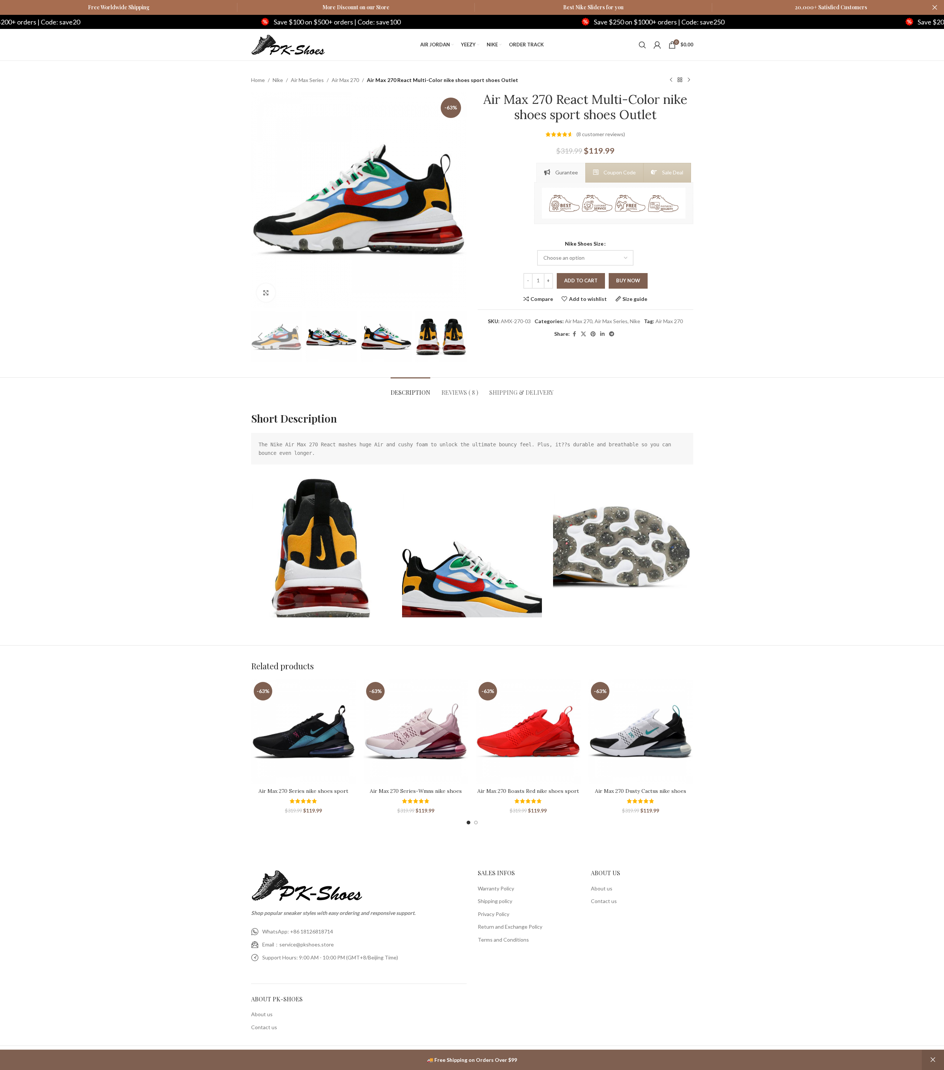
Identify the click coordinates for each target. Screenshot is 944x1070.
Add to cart (581, 280)
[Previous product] (671, 80)
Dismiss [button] (933, 1060)
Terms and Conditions (503, 939)
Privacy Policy (493, 914)
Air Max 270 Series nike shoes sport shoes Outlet (303, 795)
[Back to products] (679, 80)
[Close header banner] (934, 7)
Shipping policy (495, 901)
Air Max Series (307, 80)
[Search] (642, 44)
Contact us (264, 1027)
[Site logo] (288, 44)
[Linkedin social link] (602, 334)
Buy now (628, 280)
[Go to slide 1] (468, 822)
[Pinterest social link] (593, 334)
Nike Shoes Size (584, 243)
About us (262, 1014)
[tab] (561, 172)
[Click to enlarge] (266, 292)
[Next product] (688, 80)
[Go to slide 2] (476, 822)
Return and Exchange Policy (510, 926)
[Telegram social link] (611, 334)
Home (258, 80)
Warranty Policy (496, 888)
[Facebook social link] (574, 334)
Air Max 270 (345, 80)
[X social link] (583, 334)
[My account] (657, 44)
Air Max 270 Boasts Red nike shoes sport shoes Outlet (528, 795)
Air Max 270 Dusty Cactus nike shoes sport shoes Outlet (640, 795)
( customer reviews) (600, 134)
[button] (260, 337)
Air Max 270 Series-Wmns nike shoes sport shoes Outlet (416, 795)
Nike (278, 80)
